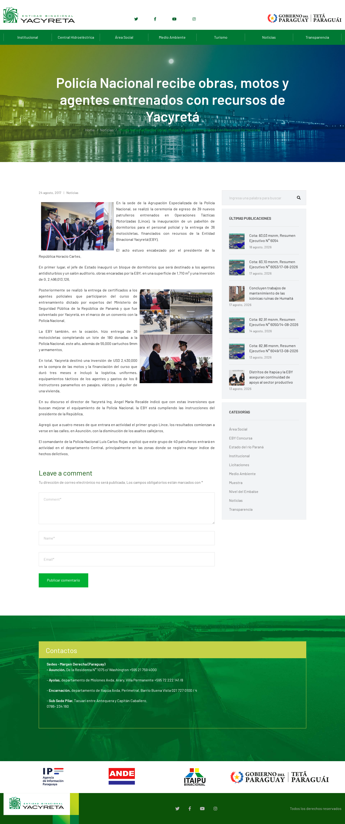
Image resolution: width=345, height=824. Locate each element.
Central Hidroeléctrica (76, 37)
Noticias (269, 37)
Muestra (235, 482)
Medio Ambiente (172, 37)
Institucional (27, 37)
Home (90, 130)
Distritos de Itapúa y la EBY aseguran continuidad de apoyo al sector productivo (271, 377)
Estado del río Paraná (246, 447)
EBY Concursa (240, 438)
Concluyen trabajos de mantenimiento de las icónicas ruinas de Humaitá (271, 293)
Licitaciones (239, 464)
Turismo (220, 37)
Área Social (124, 37)
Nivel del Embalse (243, 491)
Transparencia (317, 37)
